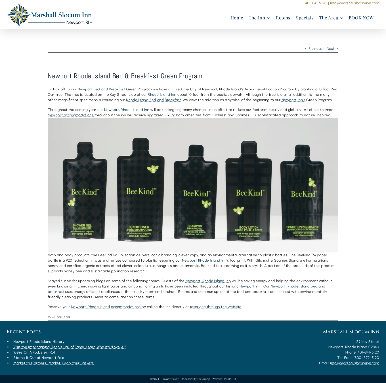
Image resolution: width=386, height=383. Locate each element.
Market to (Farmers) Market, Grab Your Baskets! (53, 363)
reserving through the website (215, 307)
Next (331, 48)
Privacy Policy (170, 379)
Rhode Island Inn (162, 94)
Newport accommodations (71, 115)
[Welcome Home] (49, 14)
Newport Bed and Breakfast (102, 89)
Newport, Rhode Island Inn (127, 110)
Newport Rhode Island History (39, 341)
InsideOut (230, 379)
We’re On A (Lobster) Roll (34, 352)
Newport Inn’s (294, 100)
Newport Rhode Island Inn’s (206, 260)
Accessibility (189, 379)
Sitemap (204, 379)
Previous (315, 48)
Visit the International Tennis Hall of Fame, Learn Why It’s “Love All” (69, 347)
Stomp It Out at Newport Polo (38, 358)
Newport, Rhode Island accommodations (106, 307)
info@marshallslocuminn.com (354, 3)
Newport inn (250, 286)
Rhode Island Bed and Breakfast (153, 100)
